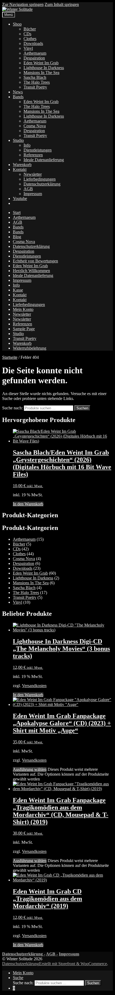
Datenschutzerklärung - (23, 954)
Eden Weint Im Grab (41, 63)
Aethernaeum (35, 53)
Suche (18, 977)
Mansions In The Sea (41, 72)
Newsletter (33, 174)
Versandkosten (34, 685)
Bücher (30, 29)
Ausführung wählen (30, 769)
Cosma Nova (35, 126)
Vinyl (28, 48)
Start (17, 212)
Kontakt (19, 169)
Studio (18, 140)
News (18, 92)
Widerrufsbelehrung (29, 348)
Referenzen (33, 155)
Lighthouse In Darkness (44, 67)
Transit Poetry (35, 87)
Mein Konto (23, 309)
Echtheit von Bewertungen (35, 261)
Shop (17, 24)
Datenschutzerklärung (42, 184)
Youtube (20, 198)
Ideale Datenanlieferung (44, 159)
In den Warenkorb (28, 504)
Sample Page (24, 328)
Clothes (30, 38)
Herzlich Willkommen (31, 270)
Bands (18, 96)
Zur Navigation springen (23, 4)
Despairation (34, 58)
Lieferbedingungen (40, 179)
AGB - (52, 954)
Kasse (18, 290)
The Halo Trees (37, 82)
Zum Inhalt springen (62, 4)
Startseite (9, 357)
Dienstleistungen (38, 150)
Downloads (33, 43)
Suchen (82, 408)
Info (27, 145)
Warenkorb (22, 164)
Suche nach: (12, 408)
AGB (28, 189)
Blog (17, 236)
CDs (27, 33)
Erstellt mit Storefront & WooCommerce (73, 963)
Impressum (33, 193)
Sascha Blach (35, 77)
